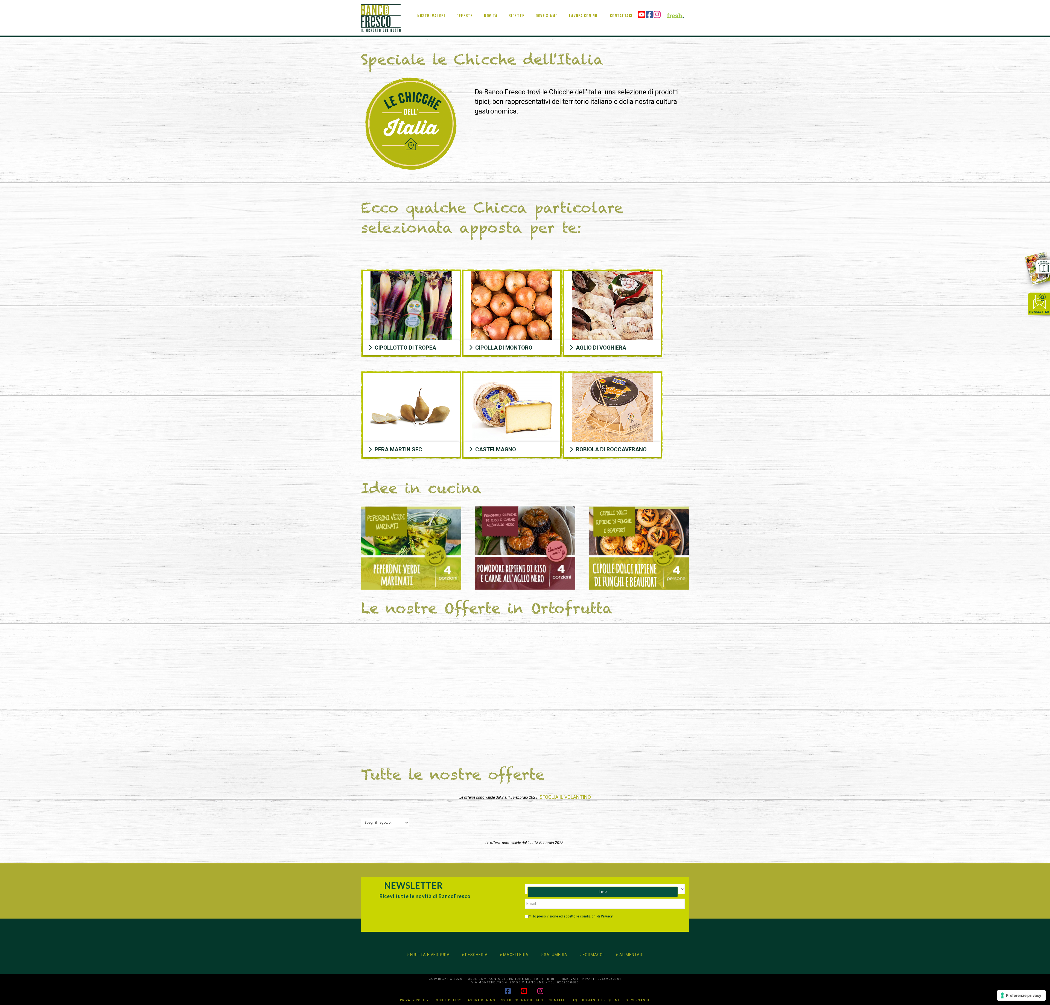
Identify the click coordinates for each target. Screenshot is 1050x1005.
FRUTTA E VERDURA (430, 954)
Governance (638, 1000)
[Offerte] (464, 7)
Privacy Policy (414, 1000)
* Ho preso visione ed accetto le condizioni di (570, 916)
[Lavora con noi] (583, 7)
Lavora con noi (481, 1000)
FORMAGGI (593, 954)
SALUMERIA (555, 954)
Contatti (557, 1000)
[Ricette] (516, 7)
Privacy (606, 916)
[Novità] (490, 7)
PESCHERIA (476, 954)
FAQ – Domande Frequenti (596, 1000)
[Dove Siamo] (546, 7)
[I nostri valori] (430, 7)
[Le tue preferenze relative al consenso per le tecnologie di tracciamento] (1021, 995)
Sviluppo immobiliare (522, 1000)
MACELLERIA (516, 954)
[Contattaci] (621, 7)
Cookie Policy (447, 1000)
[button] (411, 347)
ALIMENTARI (631, 954)
